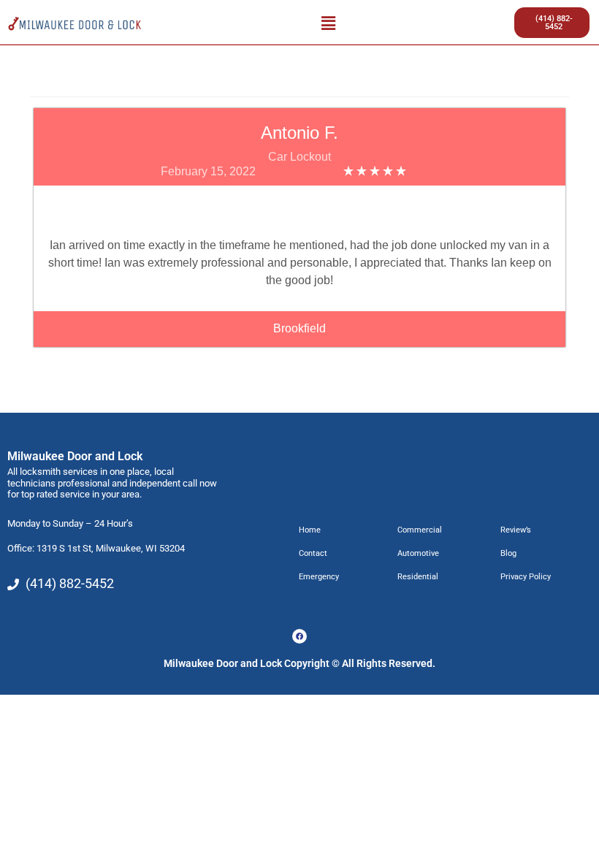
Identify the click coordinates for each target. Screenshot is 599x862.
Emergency (319, 576)
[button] (328, 23)
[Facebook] (299, 636)
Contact (313, 553)
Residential (417, 576)
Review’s (515, 530)
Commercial (419, 530)
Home (310, 530)
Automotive (418, 553)
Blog (508, 553)
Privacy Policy (525, 576)
